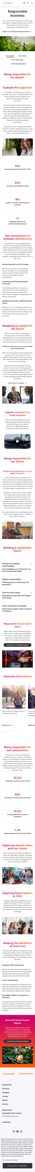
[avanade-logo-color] (7, 3)
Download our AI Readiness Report (17, 645)
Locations (6, 1122)
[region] (17, 1154)
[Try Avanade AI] (24, 3)
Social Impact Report (18, 64)
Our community (17, 60)
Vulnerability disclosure (10, 1116)
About (5, 1100)
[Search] (28, 3)
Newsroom (7, 1110)
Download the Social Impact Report (18, 1041)
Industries (6, 1085)
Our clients (22, 56)
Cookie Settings (11, 1160)
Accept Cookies (18, 1166)
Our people (10, 56)
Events (5, 1104)
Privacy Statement (17, 1156)
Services (5, 1088)
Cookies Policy (5, 1156)
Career (5, 1096)
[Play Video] (17, 441)
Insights (6, 1092)
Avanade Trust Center (12, 1113)
